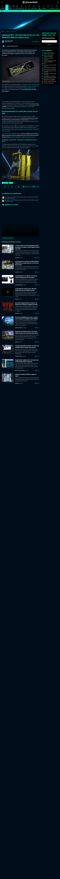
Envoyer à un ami (27, 186)
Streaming (44, 8)
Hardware (7, 31)
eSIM (39, 9)
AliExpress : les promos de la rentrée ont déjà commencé (49, 53)
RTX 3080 (11, 182)
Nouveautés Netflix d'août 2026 (50, 67)
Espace (17, 8)
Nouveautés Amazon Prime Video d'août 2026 (50, 71)
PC (6, 8)
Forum (56, 8)
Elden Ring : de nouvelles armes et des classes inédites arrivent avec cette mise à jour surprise (26, 332)
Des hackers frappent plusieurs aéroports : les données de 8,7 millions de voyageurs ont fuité (26, 303)
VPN (29, 8)
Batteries (6, 10)
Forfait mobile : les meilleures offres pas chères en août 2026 (49, 79)
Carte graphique (11, 10)
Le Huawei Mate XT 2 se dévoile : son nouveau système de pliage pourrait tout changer (26, 276)
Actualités (52, 8)
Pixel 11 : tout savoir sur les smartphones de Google (48, 56)
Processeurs (20, 10)
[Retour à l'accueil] (30, 2)
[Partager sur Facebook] (12, 186)
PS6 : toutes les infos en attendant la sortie (50, 65)
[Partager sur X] (5, 186)
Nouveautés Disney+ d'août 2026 (50, 69)
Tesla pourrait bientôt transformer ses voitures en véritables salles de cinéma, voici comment (27, 346)
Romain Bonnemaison (9, 41)
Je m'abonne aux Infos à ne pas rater (12, 46)
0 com (33, 41)
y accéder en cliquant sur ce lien (27, 137)
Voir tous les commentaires (8, 238)
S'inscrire (49, 44)
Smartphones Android (18, 284)
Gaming (10, 8)
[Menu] (2, 2)
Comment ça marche (18, 327)
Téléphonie (2, 8)
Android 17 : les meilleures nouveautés (48, 59)
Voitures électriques (18, 356)
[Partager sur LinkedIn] (19, 186)
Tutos (26, 8)
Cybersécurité (34, 8)
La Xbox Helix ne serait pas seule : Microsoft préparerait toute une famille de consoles (25, 289)
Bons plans (21, 8)
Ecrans (16, 10)
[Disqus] (20, 222)
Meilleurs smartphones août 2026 (50, 81)
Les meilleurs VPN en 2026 (49, 83)
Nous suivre (36, 186)
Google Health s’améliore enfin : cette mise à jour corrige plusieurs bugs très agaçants (27, 361)
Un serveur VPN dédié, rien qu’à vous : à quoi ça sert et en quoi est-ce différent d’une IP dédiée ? (26, 318)
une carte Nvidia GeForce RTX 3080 (28, 84)
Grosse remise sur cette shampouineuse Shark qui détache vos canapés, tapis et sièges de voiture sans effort (27, 247)
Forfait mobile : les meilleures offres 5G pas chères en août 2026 (50, 77)
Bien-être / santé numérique (20, 370)
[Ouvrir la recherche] (57, 2)
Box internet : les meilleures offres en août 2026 (50, 74)
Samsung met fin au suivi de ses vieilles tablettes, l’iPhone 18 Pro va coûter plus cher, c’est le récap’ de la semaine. (27, 263)
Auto (14, 8)
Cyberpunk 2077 (5, 182)
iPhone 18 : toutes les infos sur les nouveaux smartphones (50, 61)
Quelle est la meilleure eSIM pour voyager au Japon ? (26, 375)
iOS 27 (45, 63)
